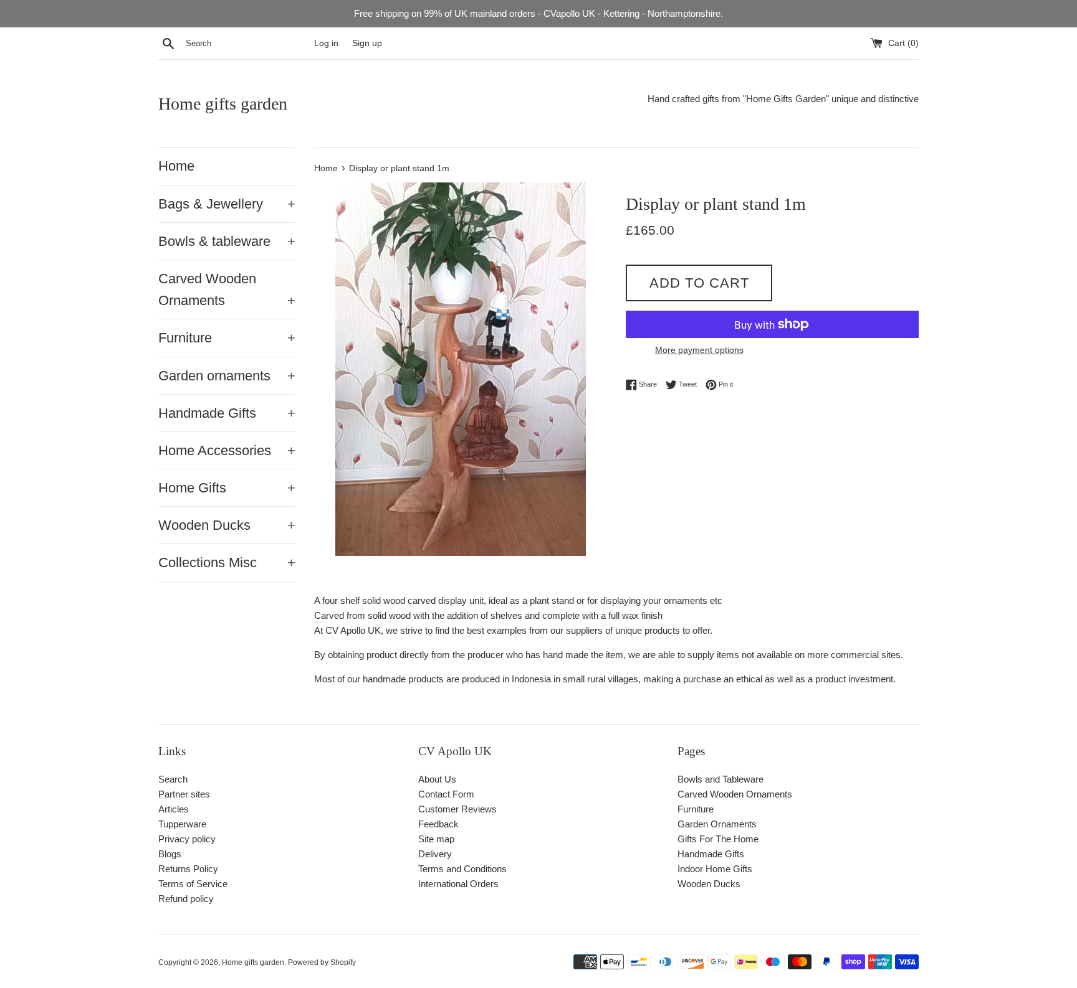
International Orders (458, 883)
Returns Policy (188, 868)
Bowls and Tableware (720, 779)
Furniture (226, 338)
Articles (173, 809)
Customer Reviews (457, 809)
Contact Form (446, 794)
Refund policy (186, 898)
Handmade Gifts (226, 413)
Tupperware (182, 824)
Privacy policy (187, 839)
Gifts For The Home (718, 839)
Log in (326, 43)
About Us (437, 779)
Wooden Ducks (226, 525)
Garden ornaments (226, 375)
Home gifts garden (222, 103)
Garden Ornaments (717, 824)
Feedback (438, 824)
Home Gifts (226, 488)
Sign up (367, 43)
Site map (436, 839)
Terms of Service (192, 883)
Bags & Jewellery (226, 204)
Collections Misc (226, 562)
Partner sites (184, 794)
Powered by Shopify (322, 962)
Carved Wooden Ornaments (226, 289)
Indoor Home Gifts (714, 868)
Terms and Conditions (462, 868)
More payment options (699, 350)
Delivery (435, 854)
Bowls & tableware (226, 241)
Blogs (169, 854)
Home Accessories (226, 450)
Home (176, 166)
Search (173, 779)
